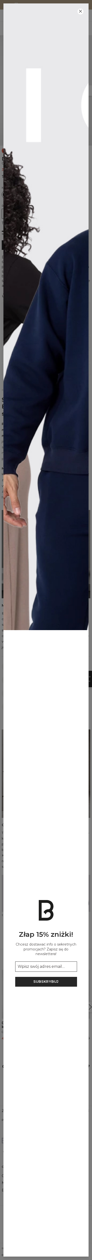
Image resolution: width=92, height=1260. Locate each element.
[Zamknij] (80, 11)
